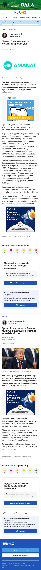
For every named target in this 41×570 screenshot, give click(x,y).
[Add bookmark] (36, 512)
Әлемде (4, 316)
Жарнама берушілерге (20, 555)
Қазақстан (15, 17)
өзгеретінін (6, 449)
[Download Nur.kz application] (20, 5)
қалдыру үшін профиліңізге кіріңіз (23, 275)
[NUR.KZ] (20, 12)
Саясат (5, 17)
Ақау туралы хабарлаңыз (20, 550)
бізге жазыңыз (25, 236)
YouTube (21, 423)
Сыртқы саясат (25, 17)
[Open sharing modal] (25, 513)
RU (34, 12)
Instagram (22, 305)
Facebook (32, 85)
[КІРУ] (38, 13)
